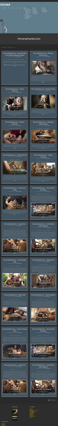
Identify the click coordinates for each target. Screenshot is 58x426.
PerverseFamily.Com (19, 56)
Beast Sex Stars (3, 423)
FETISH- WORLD (32, 412)
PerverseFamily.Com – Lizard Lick (14, 224)
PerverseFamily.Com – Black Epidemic (43, 295)
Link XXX (31, 417)
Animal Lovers (3, 425)
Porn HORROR (32, 411)
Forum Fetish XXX (32, 416)
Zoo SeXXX (3, 424)
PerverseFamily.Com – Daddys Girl (43, 260)
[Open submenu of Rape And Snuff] (6, 30)
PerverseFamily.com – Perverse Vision (43, 89)
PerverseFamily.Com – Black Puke (14, 295)
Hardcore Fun (32, 415)
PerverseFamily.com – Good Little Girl (15, 155)
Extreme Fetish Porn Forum (34, 410)
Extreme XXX (31, 413)
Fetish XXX (31, 414)
